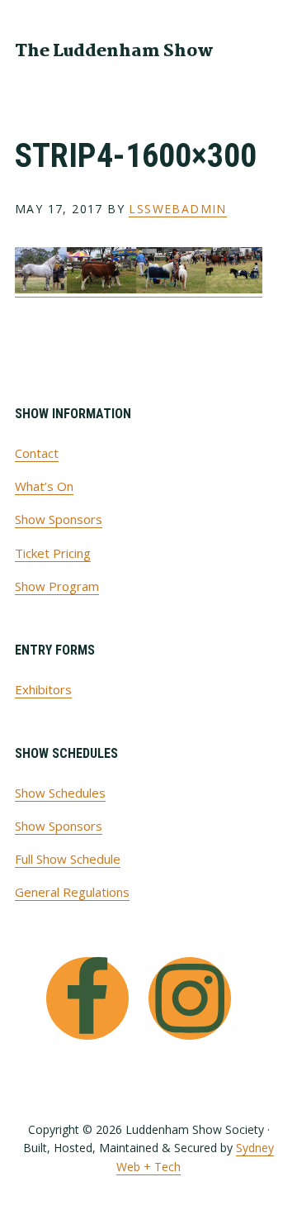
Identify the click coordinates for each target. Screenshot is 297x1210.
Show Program (57, 586)
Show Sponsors (58, 519)
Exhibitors (43, 689)
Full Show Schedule (67, 858)
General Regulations (72, 892)
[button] (271, 49)
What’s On (44, 486)
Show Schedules (60, 792)
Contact (37, 453)
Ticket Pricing (53, 553)
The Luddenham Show (114, 51)
